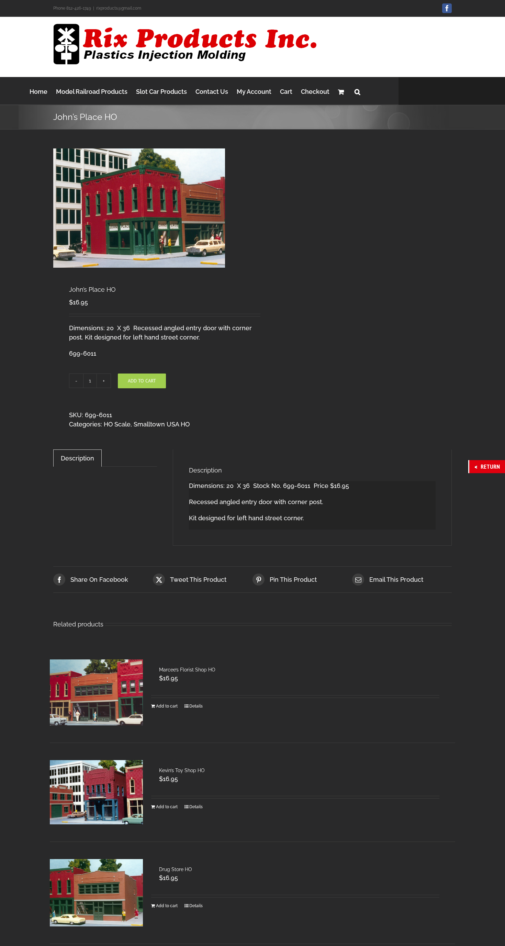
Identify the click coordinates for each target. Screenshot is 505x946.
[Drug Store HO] (96, 892)
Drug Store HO (175, 869)
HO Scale (117, 424)
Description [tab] (77, 458)
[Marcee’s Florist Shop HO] (96, 692)
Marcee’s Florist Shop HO (187, 669)
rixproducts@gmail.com (118, 8)
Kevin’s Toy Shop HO (182, 770)
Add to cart (142, 381)
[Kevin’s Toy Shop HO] (96, 792)
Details (196, 706)
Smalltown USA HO (162, 424)
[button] (357, 90)
